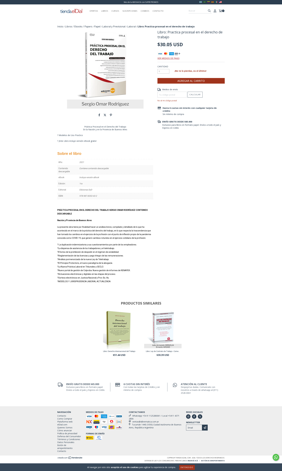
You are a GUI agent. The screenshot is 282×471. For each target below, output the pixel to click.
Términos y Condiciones (68, 439)
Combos (145, 11)
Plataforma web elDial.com (65, 423)
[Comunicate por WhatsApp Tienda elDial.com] (276, 457)
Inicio (60, 26)
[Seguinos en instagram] (188, 416)
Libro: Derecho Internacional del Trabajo (119, 351)
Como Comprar (64, 418)
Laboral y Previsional (113, 26)
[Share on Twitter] (105, 114)
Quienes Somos (64, 427)
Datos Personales (65, 442)
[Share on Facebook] (99, 114)
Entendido (187, 467)
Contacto (158, 11)
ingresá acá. (193, 461)
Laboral (131, 26)
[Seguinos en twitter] (200, 416)
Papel (97, 26)
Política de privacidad (67, 433)
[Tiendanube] (70, 459)
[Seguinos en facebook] (194, 416)
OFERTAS (94, 11)
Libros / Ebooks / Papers (78, 26)
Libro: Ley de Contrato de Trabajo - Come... (163, 351)
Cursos (115, 11)
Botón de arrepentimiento (65, 447)
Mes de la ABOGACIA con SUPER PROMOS (141, 2)
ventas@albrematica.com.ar (145, 421)
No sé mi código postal (167, 100)
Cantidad (162, 66)
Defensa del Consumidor (69, 436)
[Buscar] (209, 10)
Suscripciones (129, 11)
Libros (104, 11)
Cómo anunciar (64, 430)
